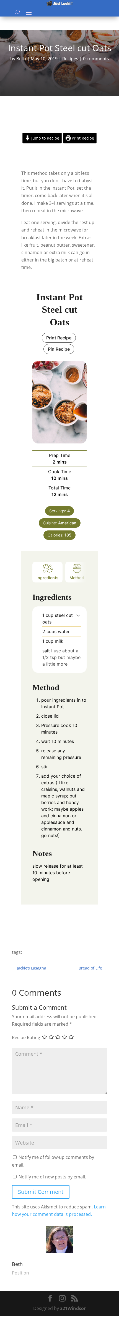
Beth (21, 59)
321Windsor (73, 1308)
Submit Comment (40, 1191)
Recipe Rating (26, 1037)
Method (76, 577)
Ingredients (47, 577)
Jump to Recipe (44, 138)
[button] (78, 615)
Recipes (70, 59)
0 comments (96, 59)
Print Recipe (82, 138)
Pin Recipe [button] (59, 349)
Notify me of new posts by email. (52, 1177)
